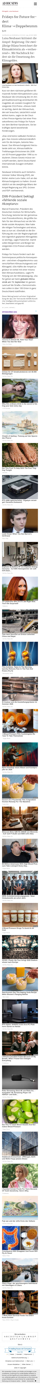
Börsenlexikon (20, 1334)
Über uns (29, 1361)
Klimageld (5, 11)
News (12, 1354)
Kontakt (19, 1354)
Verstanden (30, 1381)
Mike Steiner (26, 1364)
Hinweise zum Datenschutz (14, 1361)
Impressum (28, 1354)
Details (24, 1381)
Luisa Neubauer (13, 11)
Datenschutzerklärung (19, 1358)
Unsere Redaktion (13, 1364)
